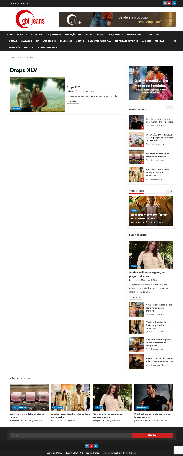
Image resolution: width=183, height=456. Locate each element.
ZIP (37, 41)
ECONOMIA (36, 34)
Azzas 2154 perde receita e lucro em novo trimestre (136, 361)
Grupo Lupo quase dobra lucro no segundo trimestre (136, 309)
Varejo (135, 266)
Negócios (16, 108)
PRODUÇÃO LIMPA (73, 34)
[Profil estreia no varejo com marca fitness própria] (153, 397)
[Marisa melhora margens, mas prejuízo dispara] (151, 255)
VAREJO (100, 34)
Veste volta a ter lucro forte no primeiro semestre (136, 327)
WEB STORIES (49, 41)
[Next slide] (171, 107)
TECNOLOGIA (153, 34)
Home (10, 34)
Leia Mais (74, 102)
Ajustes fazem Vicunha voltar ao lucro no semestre (136, 174)
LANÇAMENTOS (115, 34)
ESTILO (89, 34)
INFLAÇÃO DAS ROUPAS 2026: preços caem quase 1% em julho (136, 139)
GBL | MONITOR (53, 34)
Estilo (134, 210)
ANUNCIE (146, 41)
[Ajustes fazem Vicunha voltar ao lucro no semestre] (70, 397)
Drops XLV (37, 94)
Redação (70, 91)
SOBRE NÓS (14, 47)
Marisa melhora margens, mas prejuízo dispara (148, 274)
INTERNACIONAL (135, 34)
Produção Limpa (19, 407)
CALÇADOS (26, 41)
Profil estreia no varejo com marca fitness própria (136, 122)
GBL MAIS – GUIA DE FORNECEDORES (42, 47)
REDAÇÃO (159, 41)
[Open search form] (175, 41)
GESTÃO (13, 41)
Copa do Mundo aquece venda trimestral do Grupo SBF (136, 344)
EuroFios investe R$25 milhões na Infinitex (136, 157)
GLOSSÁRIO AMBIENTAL (99, 41)
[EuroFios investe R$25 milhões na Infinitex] (29, 397)
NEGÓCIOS (22, 34)
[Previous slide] (168, 107)
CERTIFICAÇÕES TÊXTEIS (126, 41)
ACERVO (80, 41)
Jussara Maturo (137, 222)
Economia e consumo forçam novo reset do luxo (149, 216)
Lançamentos (142, 407)
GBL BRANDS (66, 41)
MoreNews (117, 452)
